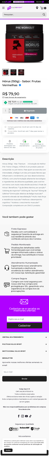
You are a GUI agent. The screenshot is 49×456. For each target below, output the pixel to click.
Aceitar (8, 450)
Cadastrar (24, 325)
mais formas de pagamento (15, 97)
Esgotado (30, 111)
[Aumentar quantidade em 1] (9, 109)
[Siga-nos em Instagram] (22, 416)
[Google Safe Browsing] (35, 429)
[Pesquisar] (44, 14)
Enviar (24, 379)
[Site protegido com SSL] (13, 429)
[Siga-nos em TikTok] (30, 416)
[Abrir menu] (3, 8)
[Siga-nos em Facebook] (18, 416)
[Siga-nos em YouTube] (26, 416)
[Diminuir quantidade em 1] (9, 112)
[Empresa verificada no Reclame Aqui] (24, 429)
